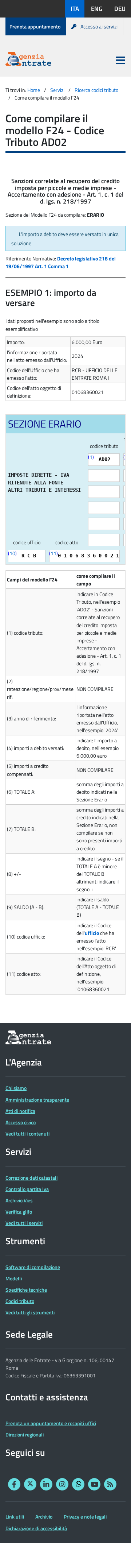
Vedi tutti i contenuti (27, 1133)
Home (33, 90)
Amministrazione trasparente (37, 1099)
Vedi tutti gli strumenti (30, 1312)
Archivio (43, 1516)
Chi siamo (16, 1088)
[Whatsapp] (78, 1484)
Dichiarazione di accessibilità (36, 1528)
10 (12, 553)
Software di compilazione (32, 1267)
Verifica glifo (18, 1211)
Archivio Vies (19, 1200)
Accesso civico (20, 1122)
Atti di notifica (20, 1111)
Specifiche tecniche (26, 1289)
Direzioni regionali (24, 1434)
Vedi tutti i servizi (24, 1223)
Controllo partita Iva (27, 1189)
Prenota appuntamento (34, 26)
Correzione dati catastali (31, 1178)
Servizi (57, 90)
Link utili (14, 1516)
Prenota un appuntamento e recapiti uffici (50, 1423)
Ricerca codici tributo (96, 90)
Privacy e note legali (85, 1516)
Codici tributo (19, 1301)
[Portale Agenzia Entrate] (28, 60)
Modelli (13, 1278)
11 (53, 553)
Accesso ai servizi (99, 26)
